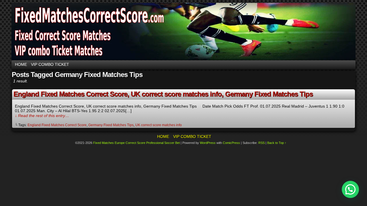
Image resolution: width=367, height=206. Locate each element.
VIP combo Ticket (50, 64)
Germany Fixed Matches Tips (111, 125)
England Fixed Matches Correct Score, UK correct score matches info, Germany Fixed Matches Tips (163, 94)
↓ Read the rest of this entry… (42, 115)
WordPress (208, 142)
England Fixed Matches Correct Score (57, 125)
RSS (261, 142)
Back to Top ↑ (276, 142)
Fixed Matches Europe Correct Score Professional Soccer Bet (136, 142)
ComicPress (231, 142)
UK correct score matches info (158, 125)
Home (21, 64)
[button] (350, 189)
